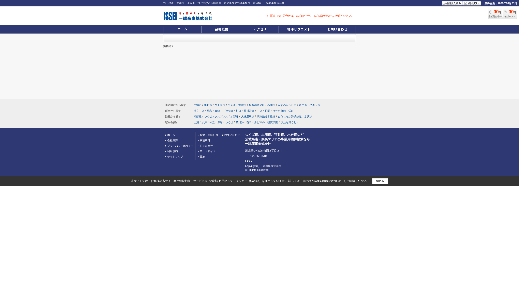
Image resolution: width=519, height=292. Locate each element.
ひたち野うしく (290, 122)
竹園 (267, 110)
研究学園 (272, 122)
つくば (229, 122)
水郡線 (234, 116)
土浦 (196, 122)
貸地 (202, 156)
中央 (259, 110)
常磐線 (198, 116)
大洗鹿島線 (247, 116)
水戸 (204, 122)
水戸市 (208, 104)
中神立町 (228, 110)
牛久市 (232, 104)
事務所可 (205, 140)
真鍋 (217, 110)
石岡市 (271, 104)
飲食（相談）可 (209, 134)
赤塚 (220, 122)
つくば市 (220, 104)
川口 (238, 110)
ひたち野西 (279, 110)
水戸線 (308, 116)
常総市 (242, 104)
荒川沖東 (249, 110)
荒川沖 (240, 122)
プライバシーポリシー (180, 145)
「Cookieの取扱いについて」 (327, 181)
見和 (209, 110)
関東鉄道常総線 (266, 116)
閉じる (380, 180)
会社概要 (172, 140)
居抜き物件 (206, 145)
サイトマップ (175, 156)
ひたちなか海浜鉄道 (290, 116)
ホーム (171, 134)
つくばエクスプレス (216, 116)
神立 (212, 122)
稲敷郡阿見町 (257, 104)
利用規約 (172, 151)
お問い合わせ (232, 134)
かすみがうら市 (287, 104)
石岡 (249, 122)
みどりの (259, 122)
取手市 (303, 104)
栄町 (291, 110)
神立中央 (199, 110)
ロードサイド (208, 151)
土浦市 (198, 104)
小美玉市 (315, 104)
